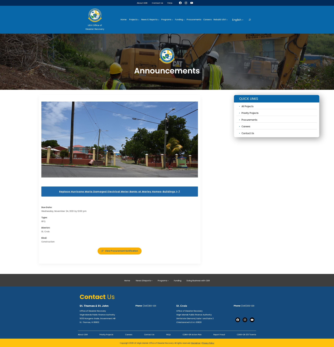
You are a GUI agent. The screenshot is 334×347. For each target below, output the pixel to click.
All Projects (247, 106)
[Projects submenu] (138, 19)
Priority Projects (249, 113)
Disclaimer (196, 343)
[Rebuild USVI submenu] (227, 19)
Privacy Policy (208, 343)
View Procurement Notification (121, 250)
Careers (245, 126)
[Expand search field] (252, 19)
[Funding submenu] (184, 19)
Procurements (249, 120)
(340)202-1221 (149, 305)
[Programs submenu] (172, 19)
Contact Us (247, 133)
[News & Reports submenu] (158, 19)
